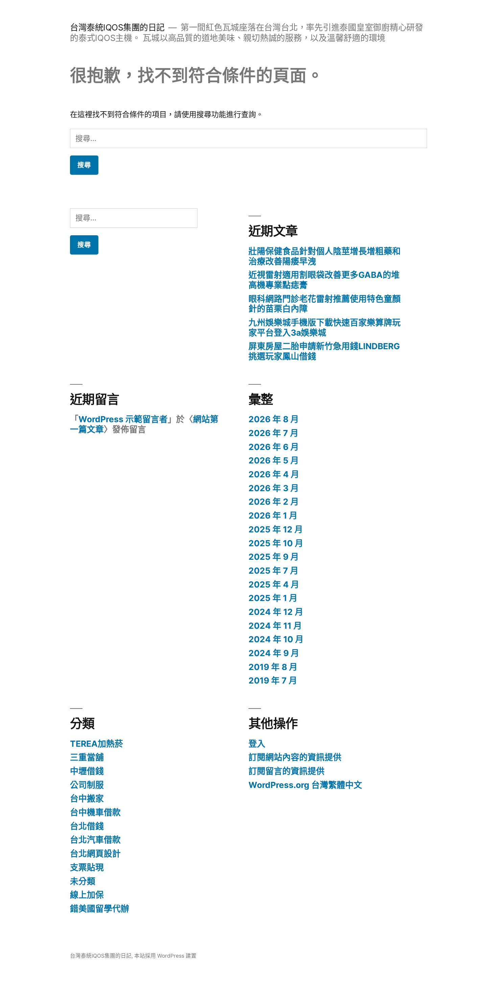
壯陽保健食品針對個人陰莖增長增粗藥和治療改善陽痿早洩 (325, 256)
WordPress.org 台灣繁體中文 (305, 785)
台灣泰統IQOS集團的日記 (117, 27)
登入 (257, 744)
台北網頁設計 (95, 853)
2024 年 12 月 (276, 612)
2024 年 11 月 (275, 626)
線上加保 (87, 895)
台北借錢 (87, 826)
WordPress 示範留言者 (123, 419)
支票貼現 (87, 867)
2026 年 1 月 (273, 515)
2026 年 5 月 (274, 460)
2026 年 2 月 (274, 502)
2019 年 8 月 (273, 667)
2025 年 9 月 (274, 557)
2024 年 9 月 (274, 653)
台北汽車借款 (95, 840)
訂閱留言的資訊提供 (287, 771)
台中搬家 (87, 798)
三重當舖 (87, 757)
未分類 (82, 881)
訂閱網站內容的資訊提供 (295, 757)
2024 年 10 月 (276, 639)
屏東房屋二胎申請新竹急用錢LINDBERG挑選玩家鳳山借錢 (324, 351)
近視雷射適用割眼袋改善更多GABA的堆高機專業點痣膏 (324, 280)
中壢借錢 (87, 771)
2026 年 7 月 (274, 433)
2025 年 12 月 (276, 529)
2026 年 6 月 (274, 447)
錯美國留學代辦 (99, 909)
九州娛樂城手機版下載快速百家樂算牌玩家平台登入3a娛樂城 (325, 327)
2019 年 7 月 (273, 680)
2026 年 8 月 (274, 419)
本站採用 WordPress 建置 (165, 956)
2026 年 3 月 (274, 488)
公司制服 (87, 785)
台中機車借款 (95, 812)
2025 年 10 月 (276, 543)
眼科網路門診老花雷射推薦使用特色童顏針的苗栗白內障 (325, 304)
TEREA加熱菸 (96, 744)
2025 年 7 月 (274, 571)
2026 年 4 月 (274, 474)
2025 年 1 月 (273, 598)
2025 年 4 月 (274, 584)
